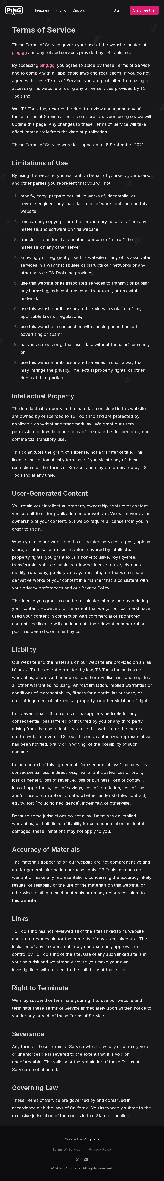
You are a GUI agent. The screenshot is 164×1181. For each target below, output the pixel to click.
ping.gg (19, 52)
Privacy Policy (100, 1149)
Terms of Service (66, 1149)
